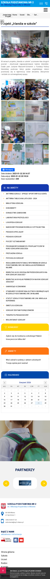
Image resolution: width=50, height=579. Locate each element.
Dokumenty (11, 208)
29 (45, 403)
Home (14, 15)
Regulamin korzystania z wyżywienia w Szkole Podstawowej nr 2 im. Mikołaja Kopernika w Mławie (26, 265)
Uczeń (21, 15)
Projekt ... (7, 16)
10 (11, 396)
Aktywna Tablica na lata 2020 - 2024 (21, 198)
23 (4, 403)
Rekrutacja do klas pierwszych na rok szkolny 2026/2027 (27, 280)
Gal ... (35, 15)
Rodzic (4, 563)
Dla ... (28, 15)
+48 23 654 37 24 (46, 3)
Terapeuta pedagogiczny (17, 315)
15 (45, 396)
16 (4, 400)
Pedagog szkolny (14, 237)
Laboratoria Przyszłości (17, 218)
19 (25, 400)
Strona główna (7, 552)
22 (45, 400)
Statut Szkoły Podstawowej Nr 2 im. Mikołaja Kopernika (26, 299)
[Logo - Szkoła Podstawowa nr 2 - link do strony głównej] (18, 5)
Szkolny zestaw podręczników (20, 310)
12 (25, 396)
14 (38, 396)
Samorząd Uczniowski (16, 286)
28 (38, 403)
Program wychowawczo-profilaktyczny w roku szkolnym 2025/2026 (25, 247)
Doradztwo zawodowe (16, 213)
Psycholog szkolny (15, 258)
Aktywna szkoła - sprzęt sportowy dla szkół (26, 194)
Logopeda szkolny (14, 222)
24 (11, 403)
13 (32, 396)
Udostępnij (9, 170)
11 (18, 396)
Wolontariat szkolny (15, 320)
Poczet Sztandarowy (15, 241)
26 (25, 403)
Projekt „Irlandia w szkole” (19, 23)
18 (18, 400)
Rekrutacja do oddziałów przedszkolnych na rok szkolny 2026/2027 (26, 273)
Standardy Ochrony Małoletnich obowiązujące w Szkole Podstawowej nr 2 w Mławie (27, 292)
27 (32, 403)
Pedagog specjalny (14, 232)
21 (38, 400)
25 (18, 403)
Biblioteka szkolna (14, 203)
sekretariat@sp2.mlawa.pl (42, 3)
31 (11, 406)
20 (32, 400)
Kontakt (4, 567)
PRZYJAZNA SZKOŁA (14, 253)
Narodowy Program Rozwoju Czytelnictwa (25, 227)
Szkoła (4, 555)
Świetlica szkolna (14, 305)
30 (4, 406)
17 (11, 400)
